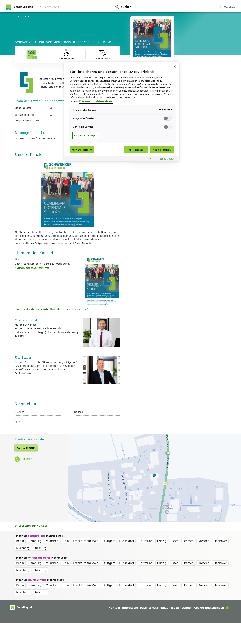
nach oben (232, 598)
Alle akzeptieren (162, 150)
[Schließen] (175, 66)
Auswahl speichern (82, 150)
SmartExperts (23, 7)
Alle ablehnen (136, 150)
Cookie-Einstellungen (85, 135)
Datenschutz (149, 608)
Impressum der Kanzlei (31, 526)
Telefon (27, 459)
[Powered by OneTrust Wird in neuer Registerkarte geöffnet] (163, 159)
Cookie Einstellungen (209, 608)
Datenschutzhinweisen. (96, 101)
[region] (121, 111)
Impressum (130, 608)
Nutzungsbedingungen (176, 608)
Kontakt (114, 608)
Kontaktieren (26, 448)
